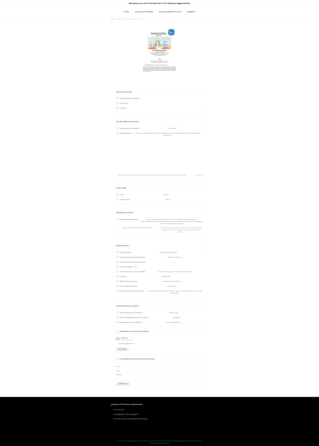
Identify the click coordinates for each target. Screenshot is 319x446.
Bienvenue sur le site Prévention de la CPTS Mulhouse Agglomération (159, 3)
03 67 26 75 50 (118, 410)
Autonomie (124, 103)
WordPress (153, 443)
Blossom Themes (188, 441)
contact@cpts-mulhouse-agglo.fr (125, 414)
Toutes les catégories (144, 12)
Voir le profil (122, 349)
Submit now (123, 383)
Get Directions (199, 175)
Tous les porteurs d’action (170, 12)
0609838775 (177, 317)
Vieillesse (123, 108)
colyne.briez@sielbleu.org (173, 322)
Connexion (191, 12)
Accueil (126, 12)
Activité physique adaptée (129, 98)
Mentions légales (163, 443)
